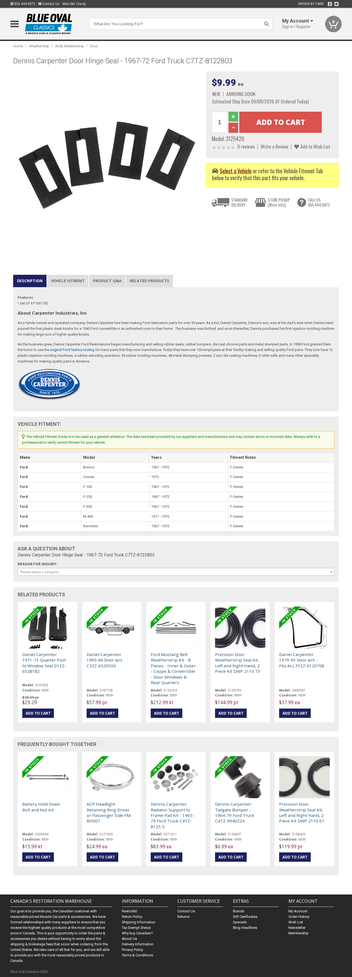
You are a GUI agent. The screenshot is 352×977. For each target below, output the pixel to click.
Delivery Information (137, 944)
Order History (298, 917)
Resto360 (129, 911)
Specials (240, 922)
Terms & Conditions (137, 955)
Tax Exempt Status (136, 928)
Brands (238, 911)
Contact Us (50, 4)
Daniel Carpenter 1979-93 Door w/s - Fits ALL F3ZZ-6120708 (301, 660)
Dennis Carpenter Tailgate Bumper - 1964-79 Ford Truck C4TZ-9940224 (234, 812)
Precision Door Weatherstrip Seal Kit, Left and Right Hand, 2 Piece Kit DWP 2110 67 (301, 812)
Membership (298, 933)
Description (30, 280)
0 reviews (246, 146)
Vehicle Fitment (68, 280)
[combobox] (176, 572)
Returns (183, 917)
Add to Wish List (314, 146)
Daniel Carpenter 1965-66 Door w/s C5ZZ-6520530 (104, 660)
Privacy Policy (132, 950)
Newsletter (297, 928)
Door (94, 46)
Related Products (149, 280)
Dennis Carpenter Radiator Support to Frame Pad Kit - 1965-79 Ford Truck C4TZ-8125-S (172, 815)
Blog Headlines (245, 928)
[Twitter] (336, 4)
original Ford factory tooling (72, 350)
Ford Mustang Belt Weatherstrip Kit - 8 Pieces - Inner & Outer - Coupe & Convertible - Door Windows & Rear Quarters (173, 668)
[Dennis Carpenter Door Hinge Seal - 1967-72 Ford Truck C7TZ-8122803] (106, 165)
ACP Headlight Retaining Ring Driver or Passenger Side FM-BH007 (109, 812)
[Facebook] (330, 4)
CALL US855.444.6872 (319, 202)
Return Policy (132, 917)
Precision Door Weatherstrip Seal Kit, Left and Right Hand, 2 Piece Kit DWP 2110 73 (237, 663)
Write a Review (274, 146)
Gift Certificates (245, 917)
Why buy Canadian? (137, 933)
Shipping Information (138, 922)
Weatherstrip (39, 46)
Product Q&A (107, 280)
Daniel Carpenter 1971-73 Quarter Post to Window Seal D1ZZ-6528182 (44, 663)
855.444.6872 (24, 4)
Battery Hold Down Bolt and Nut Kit (41, 806)
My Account (297, 911)
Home (18, 46)
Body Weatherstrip (69, 46)
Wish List (295, 922)
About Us (129, 939)
